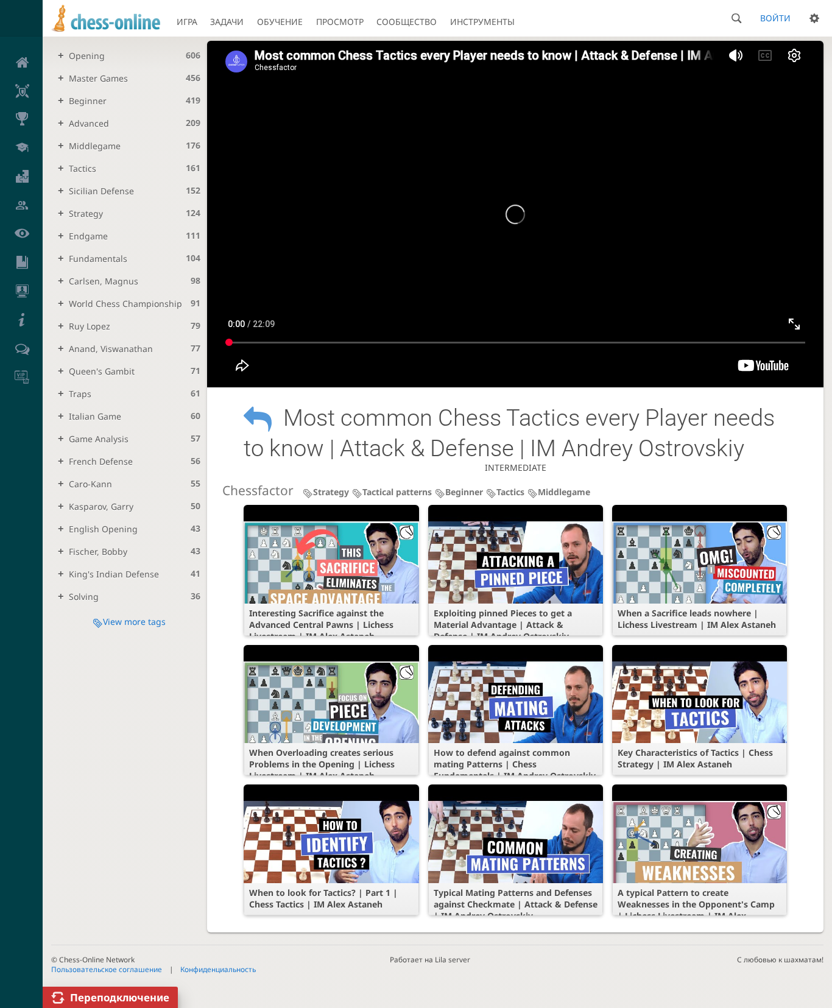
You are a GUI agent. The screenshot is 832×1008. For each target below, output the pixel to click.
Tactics (510, 492)
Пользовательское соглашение (106, 969)
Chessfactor (258, 490)
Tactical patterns (397, 492)
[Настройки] (814, 18)
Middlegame (564, 492)
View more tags (134, 621)
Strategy (331, 492)
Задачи (227, 21)
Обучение (280, 21)
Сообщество (406, 21)
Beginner (464, 492)
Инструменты (482, 21)
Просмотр (340, 21)
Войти (775, 18)
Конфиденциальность (218, 969)
